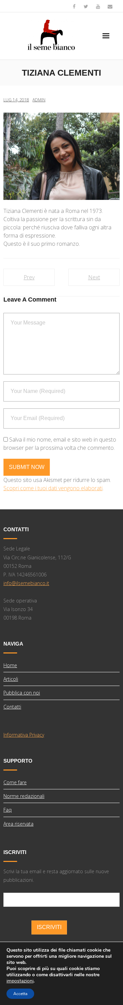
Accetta (20, 993)
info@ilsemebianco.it (26, 583)
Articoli (10, 679)
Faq (7, 809)
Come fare (15, 782)
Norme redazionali (23, 796)
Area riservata (18, 823)
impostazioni (19, 981)
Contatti (12, 706)
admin (38, 100)
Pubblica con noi (21, 692)
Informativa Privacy (23, 735)
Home (10, 665)
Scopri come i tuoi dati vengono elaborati (52, 488)
